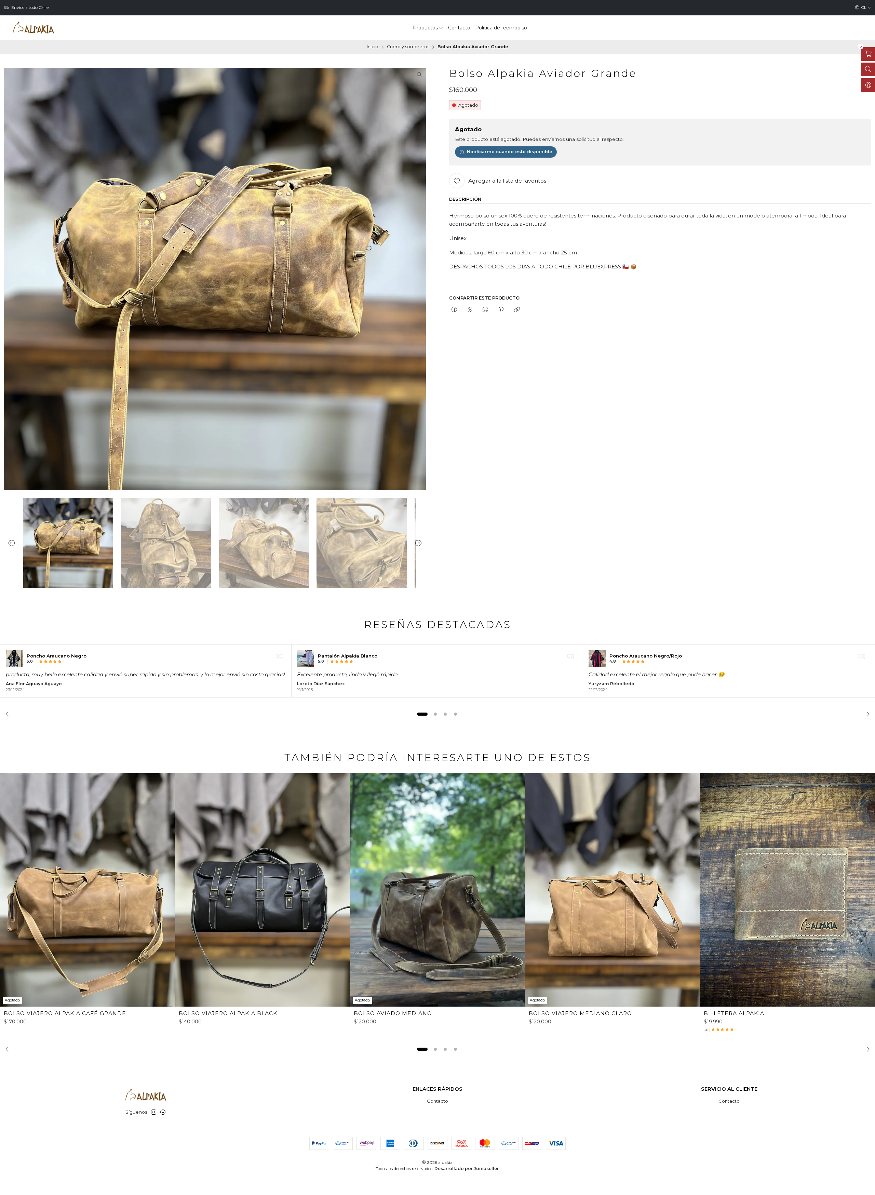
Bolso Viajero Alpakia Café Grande (65, 1013)
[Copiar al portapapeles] (516, 310)
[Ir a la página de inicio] (33, 27)
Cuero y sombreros (408, 47)
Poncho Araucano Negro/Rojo (645, 656)
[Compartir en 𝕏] (470, 310)
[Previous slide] (9, 543)
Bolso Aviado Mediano (393, 1013)
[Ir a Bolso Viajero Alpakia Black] (262, 890)
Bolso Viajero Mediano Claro (580, 1013)
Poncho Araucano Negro (56, 656)
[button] (422, 714)
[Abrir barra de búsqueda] (868, 69)
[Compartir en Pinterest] (501, 310)
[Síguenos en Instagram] (153, 1112)
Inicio (372, 47)
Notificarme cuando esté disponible (509, 151)
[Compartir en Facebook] (454, 310)
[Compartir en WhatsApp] (485, 310)
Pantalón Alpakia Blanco (347, 656)
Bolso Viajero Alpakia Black (228, 1013)
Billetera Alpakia (734, 1013)
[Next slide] (421, 543)
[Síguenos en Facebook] (163, 1112)
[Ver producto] (14, 658)
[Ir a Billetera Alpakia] (787, 890)
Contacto (437, 1101)
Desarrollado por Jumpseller (466, 1168)
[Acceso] (868, 85)
